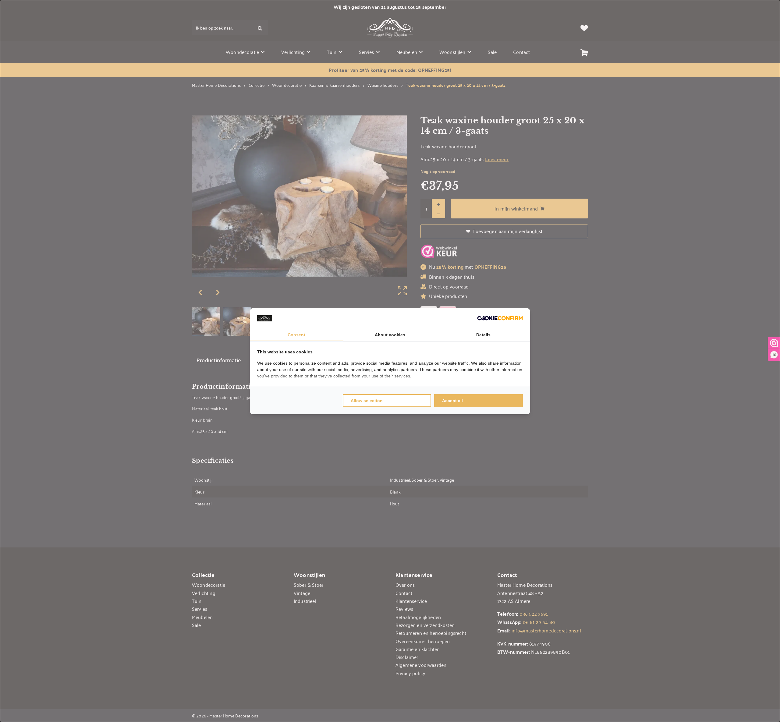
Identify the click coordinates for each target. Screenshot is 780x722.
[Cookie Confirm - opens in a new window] (500, 318)
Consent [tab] (296, 334)
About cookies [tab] (390, 334)
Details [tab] (483, 334)
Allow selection (367, 400)
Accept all (452, 400)
